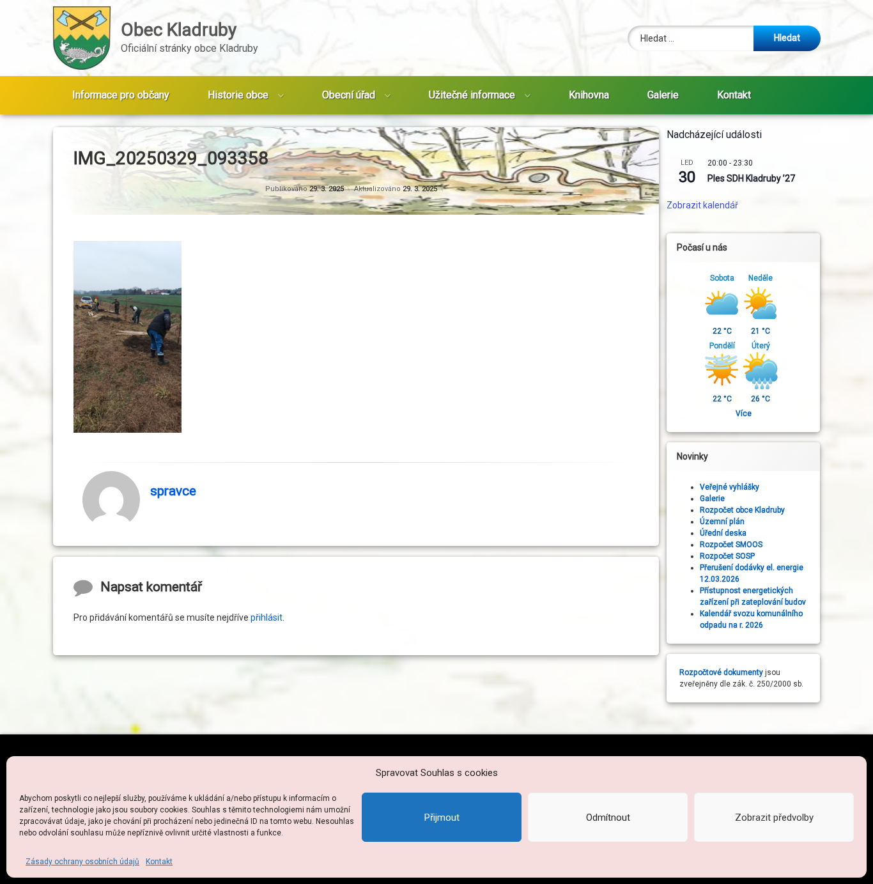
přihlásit (266, 617)
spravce (173, 491)
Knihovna (589, 95)
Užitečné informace (472, 95)
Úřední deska (723, 533)
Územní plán (722, 521)
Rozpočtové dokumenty (721, 672)
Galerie (663, 95)
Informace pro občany (120, 95)
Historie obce (238, 95)
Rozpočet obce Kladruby (742, 510)
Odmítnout (608, 817)
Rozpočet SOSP (727, 556)
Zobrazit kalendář (702, 206)
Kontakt (159, 861)
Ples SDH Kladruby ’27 (751, 178)
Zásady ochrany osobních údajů (82, 861)
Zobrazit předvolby (774, 817)
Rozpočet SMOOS (731, 544)
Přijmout (442, 817)
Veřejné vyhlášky (729, 487)
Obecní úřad (348, 95)
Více (744, 413)
